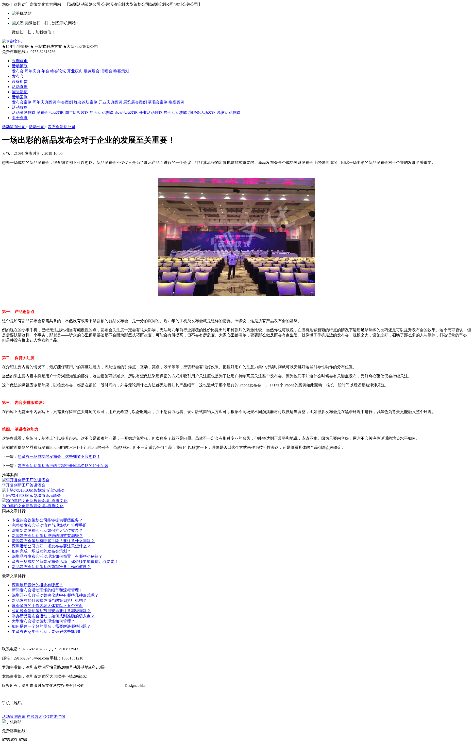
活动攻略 (20, 107)
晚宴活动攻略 (228, 112)
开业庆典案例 (110, 102)
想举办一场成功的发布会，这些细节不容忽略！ (59, 456)
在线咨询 (34, 716)
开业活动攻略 (151, 112)
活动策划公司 (14, 127)
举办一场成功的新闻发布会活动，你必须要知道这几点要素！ (65, 561)
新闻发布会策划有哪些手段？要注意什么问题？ (53, 541)
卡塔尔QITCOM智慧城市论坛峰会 (31, 495)
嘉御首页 (20, 61)
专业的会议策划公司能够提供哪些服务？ (47, 520)
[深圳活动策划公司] (12, 41)
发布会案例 (22, 102)
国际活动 (20, 92)
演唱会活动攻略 (202, 112)
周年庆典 (32, 71)
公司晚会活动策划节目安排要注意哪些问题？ (51, 611)
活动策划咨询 (14, 716)
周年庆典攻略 (77, 112)
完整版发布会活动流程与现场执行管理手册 (49, 525)
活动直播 (20, 87)
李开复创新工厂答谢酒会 (23, 485)
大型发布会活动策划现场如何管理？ (43, 621)
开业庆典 (75, 71)
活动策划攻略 (23, 112)
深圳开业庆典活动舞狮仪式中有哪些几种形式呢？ (55, 595)
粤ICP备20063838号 (102, 685)
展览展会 (92, 71)
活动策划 (20, 66)
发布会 (18, 71)
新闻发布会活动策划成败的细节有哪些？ (47, 536)
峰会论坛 (58, 71)
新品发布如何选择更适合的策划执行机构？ (49, 600)
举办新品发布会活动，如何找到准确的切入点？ (53, 616)
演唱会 (106, 71)
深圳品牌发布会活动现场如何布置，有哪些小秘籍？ (57, 556)
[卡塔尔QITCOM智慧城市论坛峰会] (33, 490)
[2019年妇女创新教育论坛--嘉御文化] (35, 501)
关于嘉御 (20, 118)
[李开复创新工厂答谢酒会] (25, 480)
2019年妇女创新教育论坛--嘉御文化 (33, 506)
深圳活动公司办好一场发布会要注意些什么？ (51, 546)
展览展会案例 (135, 102)
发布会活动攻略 (50, 112)
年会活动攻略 (101, 112)
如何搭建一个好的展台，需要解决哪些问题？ (51, 626)
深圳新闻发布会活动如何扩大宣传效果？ (47, 530)
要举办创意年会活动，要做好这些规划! (46, 631)
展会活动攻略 (175, 112)
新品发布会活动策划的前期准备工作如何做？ (51, 567)
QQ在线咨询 (54, 716)
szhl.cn (142, 685)
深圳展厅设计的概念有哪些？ (37, 585)
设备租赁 (20, 81)
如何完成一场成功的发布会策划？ (41, 551)
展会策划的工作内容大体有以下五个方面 (47, 606)
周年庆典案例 (44, 102)
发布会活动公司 (61, 127)
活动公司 (37, 127)
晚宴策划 (121, 71)
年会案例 (65, 102)
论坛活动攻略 (126, 112)
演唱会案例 (158, 102)
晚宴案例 (176, 102)
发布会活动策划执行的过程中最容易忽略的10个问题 (63, 466)
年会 (45, 71)
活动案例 (20, 97)
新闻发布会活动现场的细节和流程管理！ (47, 590)
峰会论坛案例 (86, 102)
